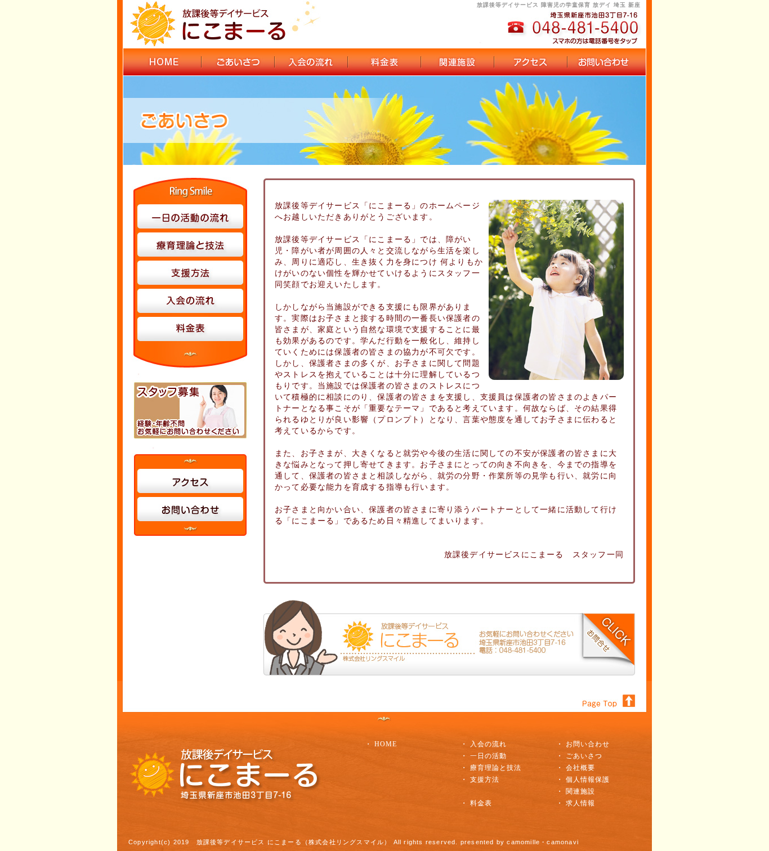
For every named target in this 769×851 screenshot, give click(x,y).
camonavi (563, 842)
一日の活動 (488, 756)
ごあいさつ (584, 756)
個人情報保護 (588, 779)
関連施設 (580, 791)
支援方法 (484, 779)
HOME (385, 744)
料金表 (481, 803)
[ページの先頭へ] (612, 685)
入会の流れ (488, 744)
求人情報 (580, 803)
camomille (523, 842)
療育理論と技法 (495, 768)
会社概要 (580, 768)
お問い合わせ (588, 744)
